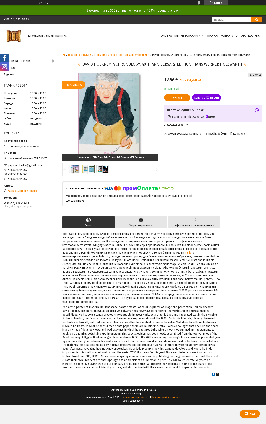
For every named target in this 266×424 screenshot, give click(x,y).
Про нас (212, 35)
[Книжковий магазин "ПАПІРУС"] (13, 35)
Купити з (199, 97)
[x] (217, 374)
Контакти (227, 35)
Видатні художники (136, 55)
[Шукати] (256, 19)
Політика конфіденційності (166, 397)
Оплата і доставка (248, 35)
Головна (166, 35)
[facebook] (213, 374)
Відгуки (9, 74)
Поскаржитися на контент (135, 397)
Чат (252, 413)
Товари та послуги (187, 35)
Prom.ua (151, 390)
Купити (177, 97)
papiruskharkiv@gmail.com (25, 165)
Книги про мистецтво (108, 55)
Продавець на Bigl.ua (133, 393)
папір (188, 252)
